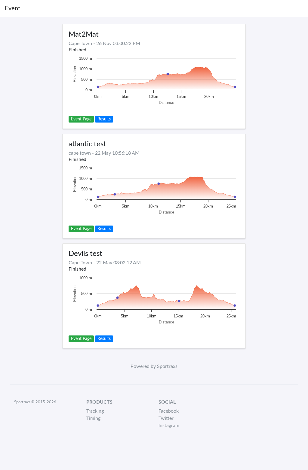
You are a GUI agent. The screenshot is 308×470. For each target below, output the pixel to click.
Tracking (95, 411)
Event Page (81, 119)
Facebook (169, 411)
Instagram (169, 425)
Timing (93, 418)
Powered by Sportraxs (154, 366)
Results (104, 119)
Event (12, 8)
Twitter (166, 418)
